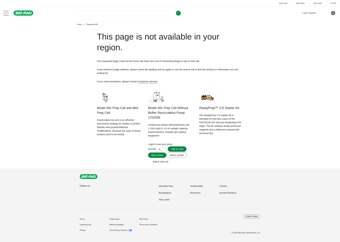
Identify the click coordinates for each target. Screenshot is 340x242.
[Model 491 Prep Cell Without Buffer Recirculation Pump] (156, 99)
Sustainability (196, 186)
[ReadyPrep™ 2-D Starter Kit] (207, 99)
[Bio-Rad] (88, 176)
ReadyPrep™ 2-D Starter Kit (219, 108)
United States (251, 216)
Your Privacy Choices (118, 230)
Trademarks (114, 219)
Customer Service (147, 81)
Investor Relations (227, 193)
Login (151, 144)
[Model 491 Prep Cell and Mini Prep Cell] (105, 99)
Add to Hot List (160, 161)
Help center (164, 200)
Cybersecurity (85, 225)
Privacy (83, 230)
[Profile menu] (322, 13)
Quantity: (152, 149)
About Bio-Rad (166, 186)
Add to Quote (177, 155)
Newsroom (195, 193)
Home (79, 24)
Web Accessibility (116, 225)
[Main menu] (6, 12)
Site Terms (143, 219)
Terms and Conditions (148, 225)
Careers (223, 186)
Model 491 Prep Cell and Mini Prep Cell (117, 110)
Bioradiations (165, 193)
